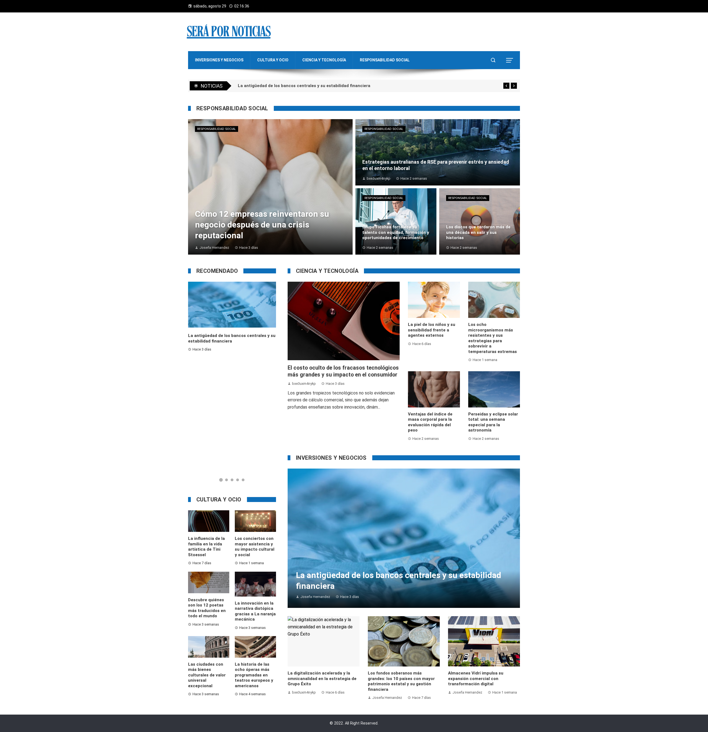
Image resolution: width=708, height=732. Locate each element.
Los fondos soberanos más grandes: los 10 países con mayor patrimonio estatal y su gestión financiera (401, 681)
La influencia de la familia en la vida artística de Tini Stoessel (206, 546)
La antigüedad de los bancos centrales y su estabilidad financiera (231, 338)
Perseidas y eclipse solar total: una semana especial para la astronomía (493, 422)
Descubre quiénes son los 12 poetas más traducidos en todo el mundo (207, 608)
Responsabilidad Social (216, 129)
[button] (221, 480)
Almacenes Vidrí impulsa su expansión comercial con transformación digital (475, 678)
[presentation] (506, 86)
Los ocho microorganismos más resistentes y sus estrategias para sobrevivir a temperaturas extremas (492, 338)
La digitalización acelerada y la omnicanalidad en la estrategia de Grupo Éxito (322, 678)
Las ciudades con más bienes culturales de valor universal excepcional (207, 675)
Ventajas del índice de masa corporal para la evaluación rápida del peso (430, 422)
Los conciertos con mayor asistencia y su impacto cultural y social (254, 546)
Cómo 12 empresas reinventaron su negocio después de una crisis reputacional (318, 85)
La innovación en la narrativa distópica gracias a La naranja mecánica (255, 611)
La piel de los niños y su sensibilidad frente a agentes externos (431, 330)
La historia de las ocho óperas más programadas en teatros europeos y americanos (254, 675)
